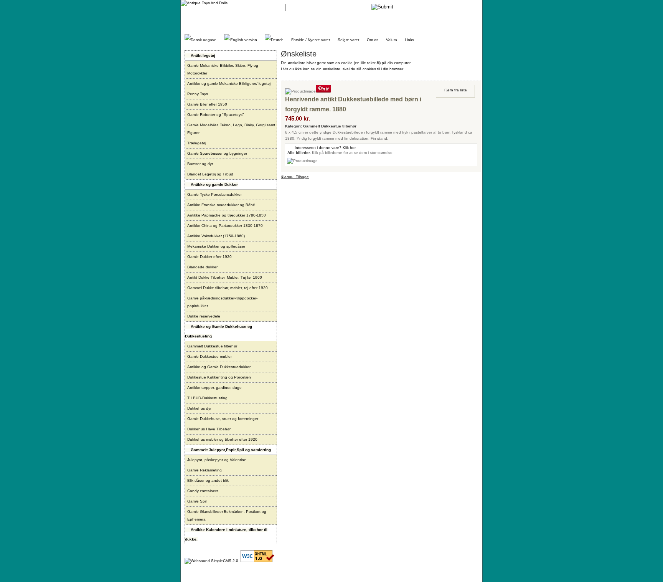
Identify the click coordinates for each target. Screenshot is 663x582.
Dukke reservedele (203, 316)
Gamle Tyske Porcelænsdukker (214, 194)
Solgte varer (348, 40)
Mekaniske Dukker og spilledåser (216, 246)
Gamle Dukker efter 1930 (209, 257)
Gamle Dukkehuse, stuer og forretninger (222, 419)
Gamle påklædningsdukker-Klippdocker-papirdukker (222, 302)
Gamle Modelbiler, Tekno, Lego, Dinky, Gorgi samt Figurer (231, 129)
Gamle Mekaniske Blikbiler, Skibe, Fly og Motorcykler (222, 69)
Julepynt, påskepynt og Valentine (216, 460)
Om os (372, 40)
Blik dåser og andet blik (208, 480)
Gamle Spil (196, 501)
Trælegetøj (196, 143)
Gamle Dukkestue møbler (209, 356)
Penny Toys (197, 94)
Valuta (391, 40)
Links (409, 40)
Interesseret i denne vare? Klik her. (325, 148)
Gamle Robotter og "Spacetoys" (215, 114)
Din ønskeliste (466, 7)
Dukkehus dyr (199, 408)
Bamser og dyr (200, 164)
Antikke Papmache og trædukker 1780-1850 (226, 215)
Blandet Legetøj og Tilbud (210, 174)
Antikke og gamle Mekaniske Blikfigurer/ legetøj (228, 83)
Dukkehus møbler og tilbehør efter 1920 (222, 439)
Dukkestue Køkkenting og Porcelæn (219, 377)
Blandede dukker (202, 267)
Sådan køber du (435, 7)
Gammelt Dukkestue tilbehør (212, 346)
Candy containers (202, 491)
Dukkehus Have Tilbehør (209, 429)
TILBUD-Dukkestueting (207, 398)
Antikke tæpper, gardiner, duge (214, 387)
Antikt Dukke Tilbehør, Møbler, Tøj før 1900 (224, 277)
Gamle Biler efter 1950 (207, 104)
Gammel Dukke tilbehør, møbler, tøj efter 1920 (227, 288)
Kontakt (410, 7)
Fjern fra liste (455, 90)
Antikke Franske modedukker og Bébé (221, 205)
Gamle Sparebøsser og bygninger (217, 153)
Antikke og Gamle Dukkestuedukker (219, 367)
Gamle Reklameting (204, 470)
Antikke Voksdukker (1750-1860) (216, 236)
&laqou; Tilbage (295, 177)
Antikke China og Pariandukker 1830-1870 (225, 225)
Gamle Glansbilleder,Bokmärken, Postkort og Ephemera (226, 515)
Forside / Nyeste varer (310, 40)
